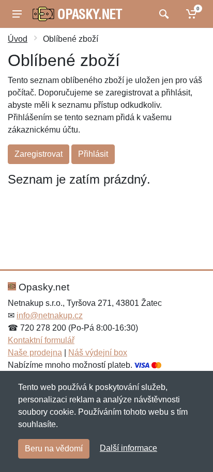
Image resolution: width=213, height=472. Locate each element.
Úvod (17, 39)
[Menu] (17, 14)
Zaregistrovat (38, 154)
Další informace (128, 448)
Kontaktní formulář (41, 340)
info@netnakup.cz (50, 315)
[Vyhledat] (162, 14)
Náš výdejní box (97, 352)
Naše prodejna (35, 352)
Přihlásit (93, 154)
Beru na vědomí (54, 448)
